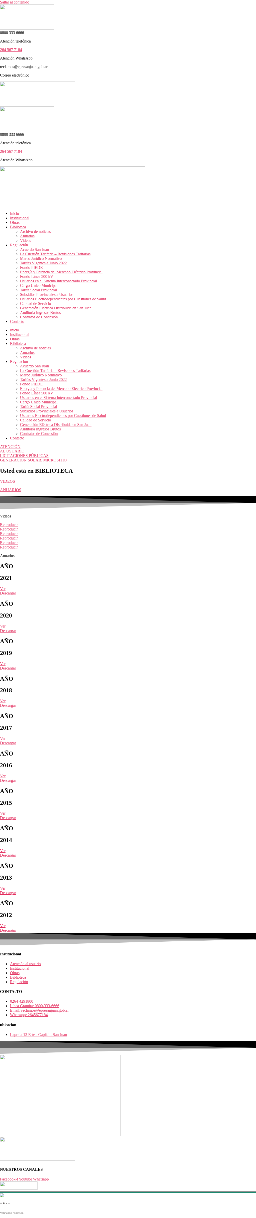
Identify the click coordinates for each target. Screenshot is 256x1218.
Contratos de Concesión (39, 317)
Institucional (19, 218)
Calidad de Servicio (35, 303)
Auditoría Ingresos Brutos (40, 312)
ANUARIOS (10, 490)
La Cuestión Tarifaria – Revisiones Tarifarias (55, 254)
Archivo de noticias (35, 231)
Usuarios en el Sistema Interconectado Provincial (58, 281)
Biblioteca (18, 227)
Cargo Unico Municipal (39, 285)
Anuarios (27, 236)
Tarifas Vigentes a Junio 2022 (43, 263)
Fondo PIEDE (31, 267)
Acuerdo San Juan (34, 249)
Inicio (14, 213)
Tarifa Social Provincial (38, 290)
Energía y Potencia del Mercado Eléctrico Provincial (61, 272)
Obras (15, 222)
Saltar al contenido (14, 2)
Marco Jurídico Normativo (41, 258)
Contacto (17, 321)
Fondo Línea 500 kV (36, 276)
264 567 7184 (11, 50)
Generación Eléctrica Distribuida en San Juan (56, 308)
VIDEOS (7, 481)
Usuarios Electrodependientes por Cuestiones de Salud (63, 299)
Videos (25, 240)
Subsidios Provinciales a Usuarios (46, 294)
